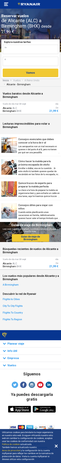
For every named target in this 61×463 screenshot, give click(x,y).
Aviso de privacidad (11, 450)
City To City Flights (13, 306)
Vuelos (17, 80)
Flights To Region (12, 319)
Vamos (30, 72)
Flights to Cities (11, 299)
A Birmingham (11, 284)
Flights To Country (13, 312)
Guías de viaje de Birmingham (30, 238)
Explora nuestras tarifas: (17, 42)
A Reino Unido (32, 80)
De (6, 47)
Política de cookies (11, 444)
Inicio (6, 80)
